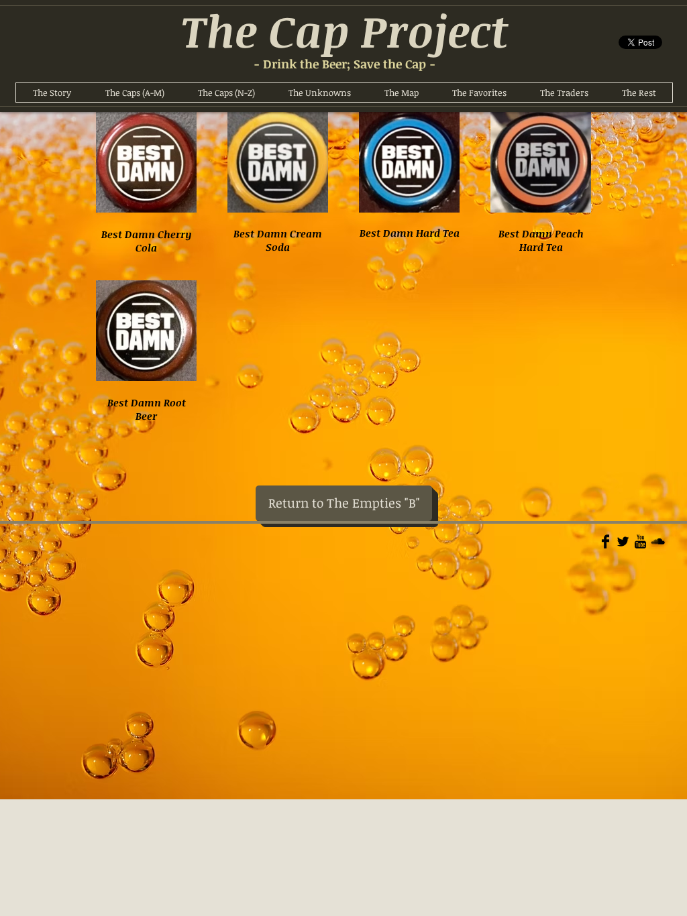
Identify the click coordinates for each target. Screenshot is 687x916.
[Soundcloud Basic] (658, 541)
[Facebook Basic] (605, 541)
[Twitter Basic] (623, 541)
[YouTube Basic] (640, 541)
